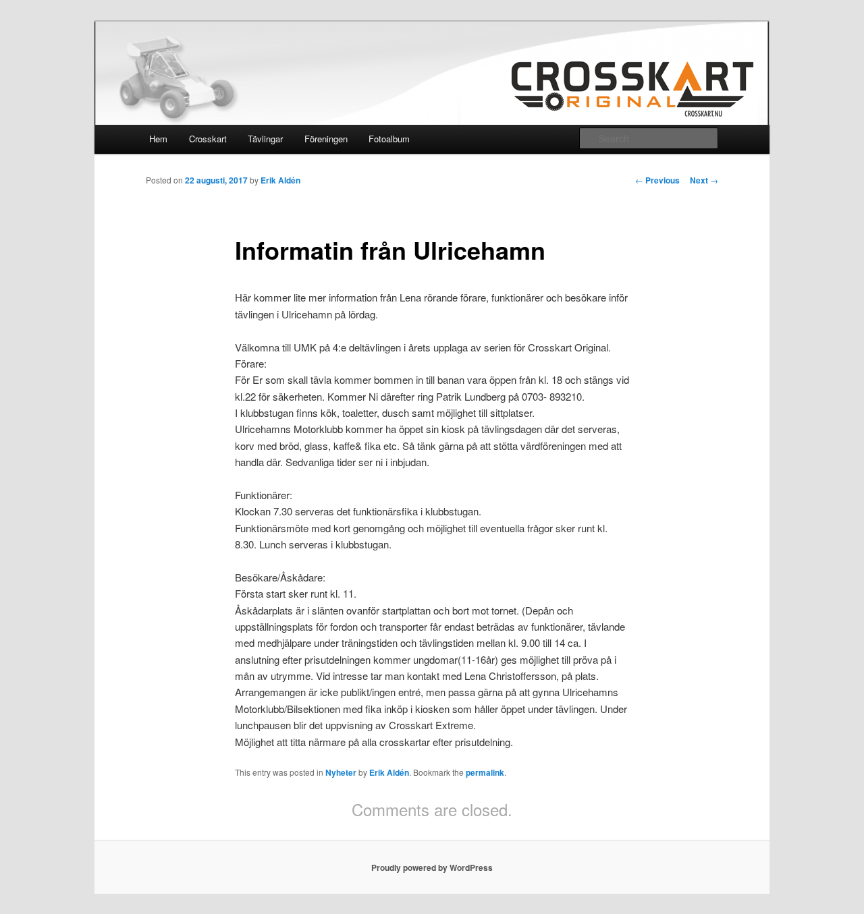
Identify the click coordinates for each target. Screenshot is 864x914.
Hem (158, 138)
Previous (657, 180)
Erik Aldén (280, 180)
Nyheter (340, 772)
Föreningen (326, 138)
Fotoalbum (389, 138)
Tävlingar (265, 138)
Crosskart (208, 138)
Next (704, 180)
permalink (485, 772)
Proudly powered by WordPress (432, 867)
